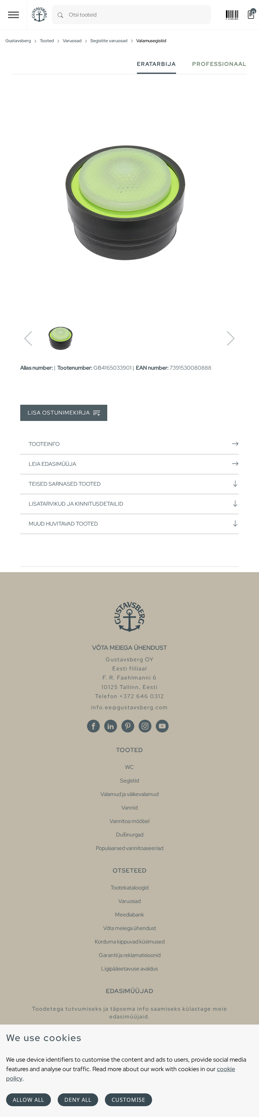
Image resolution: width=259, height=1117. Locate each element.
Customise (128, 1099)
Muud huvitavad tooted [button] (63, 523)
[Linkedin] (110, 726)
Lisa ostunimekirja (59, 412)
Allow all (28, 1099)
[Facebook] (93, 726)
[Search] (60, 15)
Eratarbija (156, 64)
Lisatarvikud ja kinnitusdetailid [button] (76, 503)
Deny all (77, 1099)
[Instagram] (145, 726)
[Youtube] (162, 726)
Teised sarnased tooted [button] (65, 483)
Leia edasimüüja (52, 464)
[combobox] (140, 15)
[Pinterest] (127, 726)
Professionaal (219, 64)
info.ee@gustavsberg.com (129, 707)
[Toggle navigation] (13, 14)
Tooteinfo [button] (44, 444)
